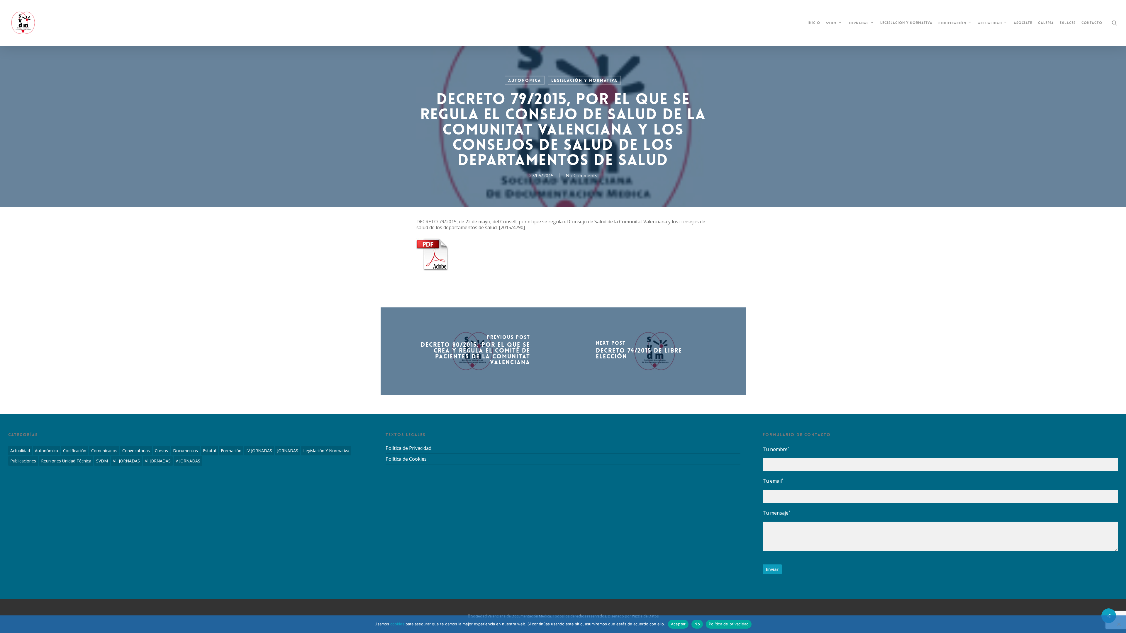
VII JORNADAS (126, 461)
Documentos (185, 450)
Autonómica (524, 80)
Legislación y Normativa (584, 80)
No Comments (581, 175)
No (697, 624)
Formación (231, 450)
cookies (397, 624)
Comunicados (104, 450)
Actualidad (20, 450)
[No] (1119, 624)
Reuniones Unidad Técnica (66, 461)
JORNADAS (287, 450)
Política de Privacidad (408, 448)
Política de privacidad (729, 624)
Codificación (74, 450)
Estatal (209, 450)
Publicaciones (23, 461)
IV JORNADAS (259, 450)
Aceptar (678, 624)
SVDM (102, 461)
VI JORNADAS (158, 461)
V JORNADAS (188, 461)
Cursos (161, 450)
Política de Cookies (406, 459)
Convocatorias (136, 450)
